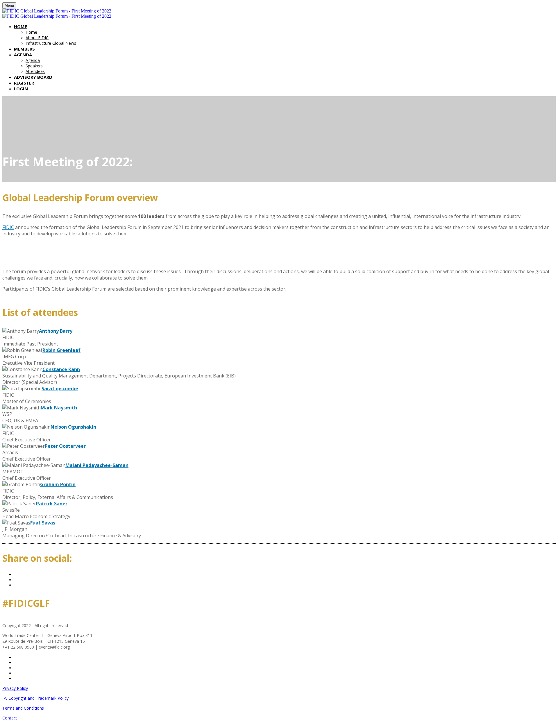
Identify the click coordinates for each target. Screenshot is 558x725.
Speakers (34, 66)
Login (21, 89)
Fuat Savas (42, 523)
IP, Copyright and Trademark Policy (35, 698)
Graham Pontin (58, 484)
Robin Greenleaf (61, 350)
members (24, 49)
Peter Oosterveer (65, 446)
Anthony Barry (55, 331)
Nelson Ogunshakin (73, 427)
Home (20, 26)
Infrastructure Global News (51, 43)
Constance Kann (61, 369)
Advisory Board (33, 77)
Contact (9, 718)
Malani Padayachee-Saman (96, 465)
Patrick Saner (51, 503)
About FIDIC (37, 37)
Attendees (35, 71)
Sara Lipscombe (60, 388)
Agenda (23, 55)
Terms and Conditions (23, 708)
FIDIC (8, 227)
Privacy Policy (15, 688)
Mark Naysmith (59, 407)
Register (24, 83)
